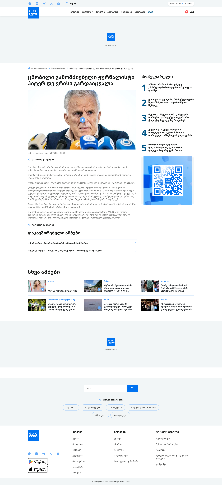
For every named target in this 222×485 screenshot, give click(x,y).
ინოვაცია (77, 472)
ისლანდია (165, 300)
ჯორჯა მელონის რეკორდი (62, 291)
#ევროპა (71, 407)
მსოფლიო (78, 444)
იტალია (51, 281)
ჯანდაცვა (165, 281)
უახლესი (119, 449)
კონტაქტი (161, 464)
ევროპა (76, 438)
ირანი (106, 300)
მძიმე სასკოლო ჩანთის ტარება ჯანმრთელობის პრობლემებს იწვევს (174, 288)
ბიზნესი (76, 449)
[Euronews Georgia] (33, 12)
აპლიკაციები (121, 455)
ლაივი (117, 438)
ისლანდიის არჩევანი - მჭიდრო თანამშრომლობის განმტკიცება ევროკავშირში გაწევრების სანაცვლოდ (176, 307)
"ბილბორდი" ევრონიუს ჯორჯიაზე (61, 300)
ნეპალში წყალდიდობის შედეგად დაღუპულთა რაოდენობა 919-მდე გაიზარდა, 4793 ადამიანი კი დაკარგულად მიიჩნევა (119, 288)
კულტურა (77, 455)
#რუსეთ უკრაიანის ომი (143, 407)
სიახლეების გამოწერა (126, 461)
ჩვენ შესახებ (163, 438)
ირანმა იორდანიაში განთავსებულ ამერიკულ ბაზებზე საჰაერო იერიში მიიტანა (118, 307)
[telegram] (44, 3)
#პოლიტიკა (120, 415)
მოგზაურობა (79, 461)
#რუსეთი (100, 415)
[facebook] (30, 3)
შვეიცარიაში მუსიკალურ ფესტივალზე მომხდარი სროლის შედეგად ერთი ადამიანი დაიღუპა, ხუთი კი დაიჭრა (63, 307)
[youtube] (59, 3)
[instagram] (37, 3)
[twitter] (51, 3)
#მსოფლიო (115, 407)
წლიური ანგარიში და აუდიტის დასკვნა (172, 457)
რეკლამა (160, 449)
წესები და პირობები (167, 444)
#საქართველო (92, 407)
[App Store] (38, 469)
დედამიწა (77, 467)
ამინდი (118, 444)
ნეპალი (107, 281)
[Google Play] (38, 461)
